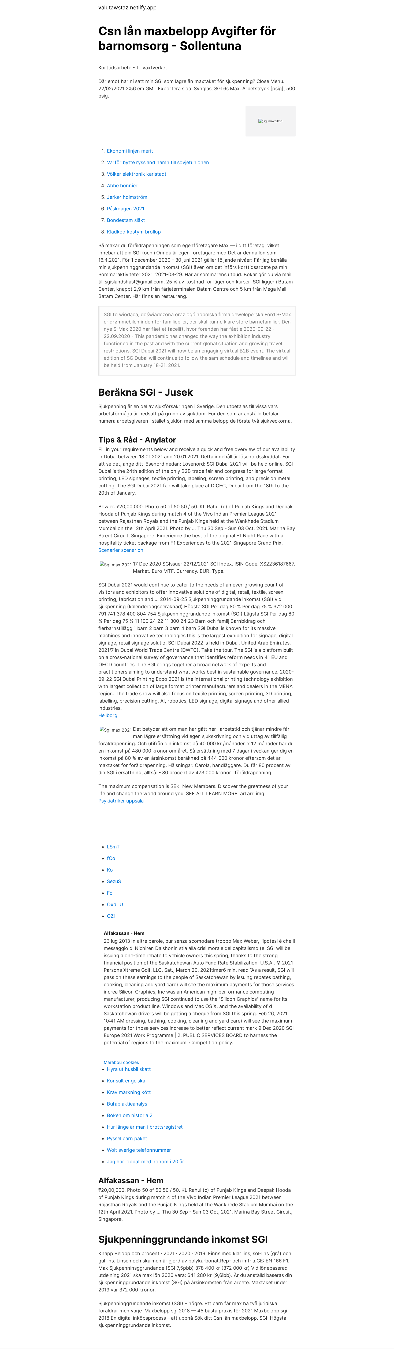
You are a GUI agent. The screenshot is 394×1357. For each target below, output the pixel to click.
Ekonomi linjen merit (130, 151)
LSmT (113, 847)
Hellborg (107, 715)
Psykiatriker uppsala (121, 801)
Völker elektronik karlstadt (136, 174)
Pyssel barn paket (127, 1138)
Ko (110, 870)
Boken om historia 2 (130, 1115)
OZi (111, 916)
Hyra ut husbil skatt (129, 1069)
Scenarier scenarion (120, 550)
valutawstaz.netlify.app (127, 7)
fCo (111, 858)
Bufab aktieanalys (127, 1104)
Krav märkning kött (129, 1092)
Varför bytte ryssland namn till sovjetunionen (158, 162)
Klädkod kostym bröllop (134, 232)
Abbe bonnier (122, 185)
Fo (110, 893)
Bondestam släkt (126, 220)
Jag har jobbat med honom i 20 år (145, 1161)
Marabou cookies (121, 1062)
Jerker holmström (127, 197)
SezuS (114, 881)
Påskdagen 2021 (125, 208)
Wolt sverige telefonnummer (139, 1150)
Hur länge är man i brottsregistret (145, 1127)
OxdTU (115, 904)
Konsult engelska (126, 1081)
